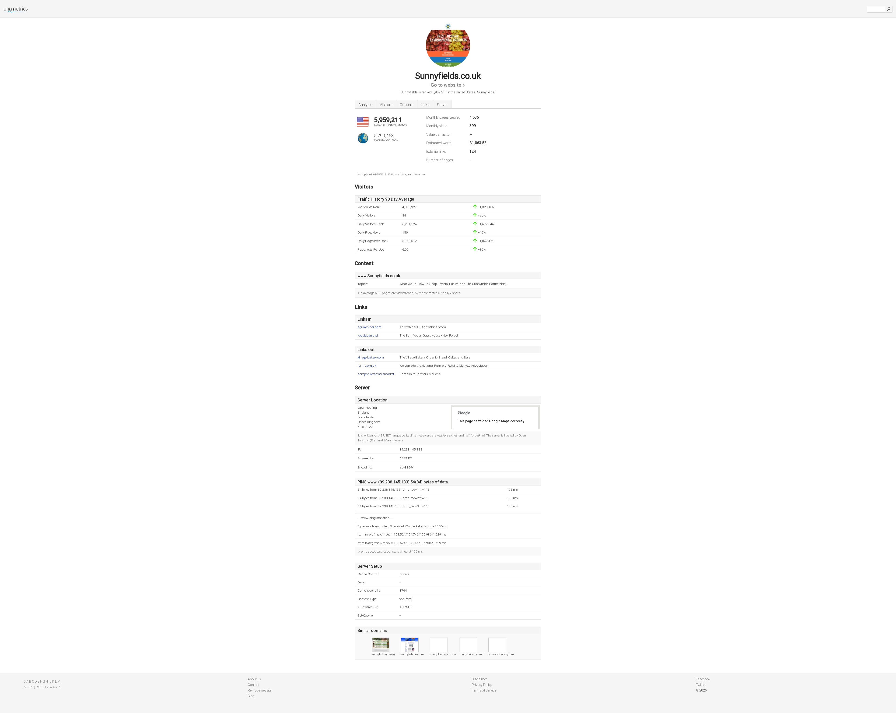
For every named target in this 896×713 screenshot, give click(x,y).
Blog (251, 696)
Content (407, 104)
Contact (253, 685)
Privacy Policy (482, 685)
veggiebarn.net (367, 335)
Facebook (703, 679)
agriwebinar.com (369, 327)
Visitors (386, 104)
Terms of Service (484, 690)
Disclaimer (479, 679)
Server (442, 104)
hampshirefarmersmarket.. (376, 374)
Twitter (701, 685)
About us (254, 679)
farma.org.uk (366, 365)
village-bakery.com (370, 357)
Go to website (446, 85)
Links (425, 104)
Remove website (259, 690)
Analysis (365, 104)
